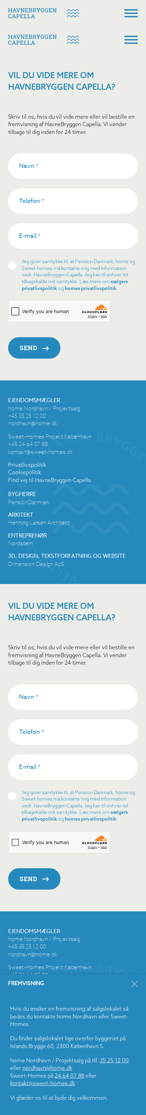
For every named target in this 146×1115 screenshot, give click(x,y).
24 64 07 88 (69, 1075)
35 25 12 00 (114, 1060)
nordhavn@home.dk (47, 1067)
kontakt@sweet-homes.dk (42, 1083)
